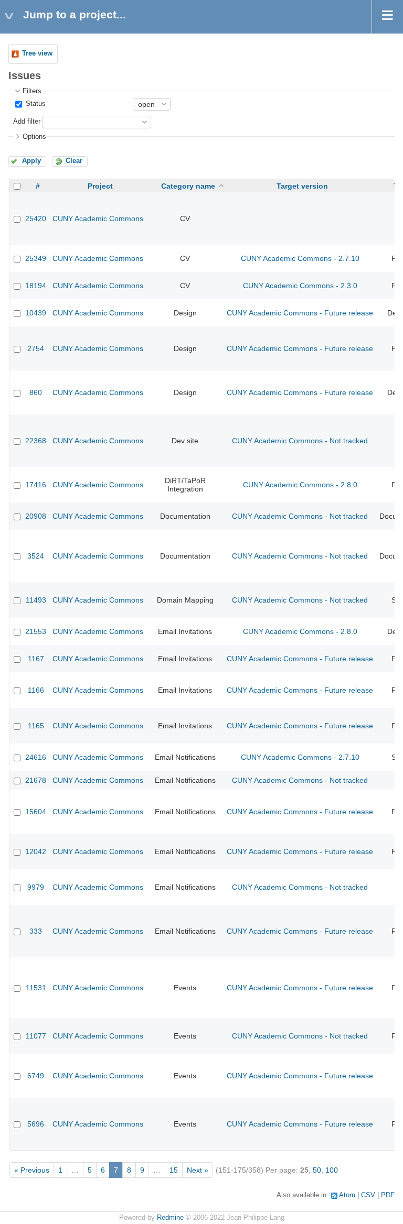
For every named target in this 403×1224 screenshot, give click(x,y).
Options (34, 136)
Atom (347, 1195)
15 (173, 1170)
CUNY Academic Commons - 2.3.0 (300, 285)
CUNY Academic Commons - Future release (300, 313)
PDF (388, 1195)
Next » (197, 1170)
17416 (35, 484)
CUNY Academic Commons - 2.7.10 (300, 258)
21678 (35, 780)
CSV (368, 1195)
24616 (35, 757)
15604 (35, 811)
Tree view (37, 53)
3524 (35, 556)
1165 (36, 726)
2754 (35, 348)
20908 (35, 516)
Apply (31, 161)
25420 (35, 218)
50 (317, 1170)
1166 (36, 690)
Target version (302, 186)
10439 (35, 313)
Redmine (170, 1217)
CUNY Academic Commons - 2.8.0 (300, 484)
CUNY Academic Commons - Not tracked (300, 440)
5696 (35, 1124)
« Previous (31, 1170)
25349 (35, 258)
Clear (74, 161)
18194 (35, 285)
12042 (35, 851)
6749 (35, 1076)
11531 (36, 987)
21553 (35, 631)
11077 (36, 1036)
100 (331, 1170)
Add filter (26, 121)
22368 (35, 440)
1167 (36, 658)
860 (35, 392)
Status (35, 103)
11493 (36, 600)
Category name (188, 186)
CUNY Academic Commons (97, 218)
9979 (35, 887)
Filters (32, 91)
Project (100, 186)
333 (35, 931)
